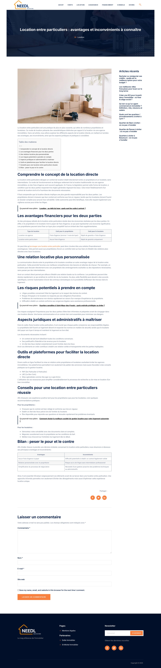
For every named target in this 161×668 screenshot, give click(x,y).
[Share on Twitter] (98, 497)
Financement (107, 5)
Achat (61, 5)
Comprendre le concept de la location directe (36, 149)
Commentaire (24, 528)
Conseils (121, 5)
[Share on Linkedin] (104, 497)
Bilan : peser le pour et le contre (31, 167)
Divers (132, 5)
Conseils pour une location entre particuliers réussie (39, 165)
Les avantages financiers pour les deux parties (36, 152)
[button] (140, 5)
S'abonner (136, 633)
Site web (21, 579)
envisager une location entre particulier (45, 246)
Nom (20, 558)
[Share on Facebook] (92, 497)
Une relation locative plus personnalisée (34, 154)
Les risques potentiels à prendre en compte (35, 157)
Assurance (93, 5)
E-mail (21, 569)
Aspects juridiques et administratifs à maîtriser (37, 159)
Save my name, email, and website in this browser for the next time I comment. (52, 590)
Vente (70, 5)
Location (81, 5)
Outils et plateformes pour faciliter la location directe (39, 162)
